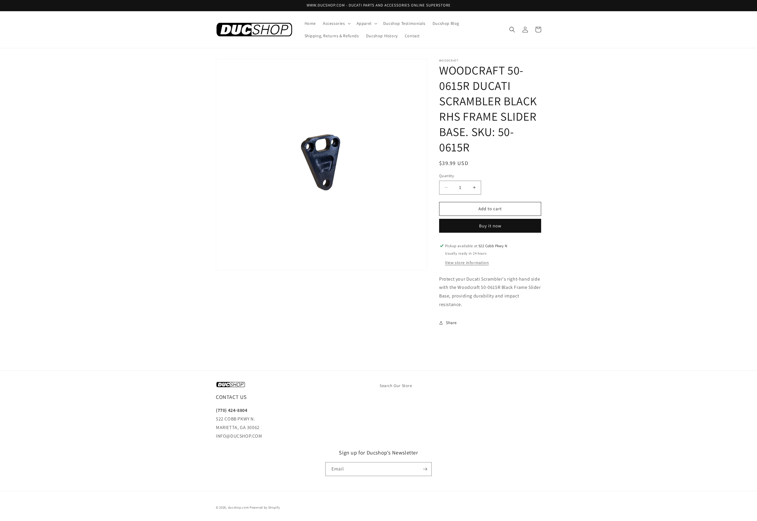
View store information (467, 262)
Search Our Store (396, 385)
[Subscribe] (424, 469)
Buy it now (490, 226)
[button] (336, 23)
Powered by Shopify (265, 507)
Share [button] (451, 322)
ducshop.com (238, 507)
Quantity (446, 175)
